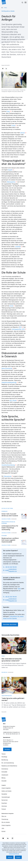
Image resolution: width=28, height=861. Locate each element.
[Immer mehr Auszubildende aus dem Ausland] (23, 516)
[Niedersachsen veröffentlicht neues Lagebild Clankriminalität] (23, 542)
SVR (20, 327)
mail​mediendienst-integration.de (11, 570)
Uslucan (22, 132)
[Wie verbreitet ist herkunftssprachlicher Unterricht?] (14, 645)
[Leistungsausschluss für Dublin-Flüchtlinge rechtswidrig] (23, 530)
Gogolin (10, 170)
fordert (13, 125)
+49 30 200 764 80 (11, 567)
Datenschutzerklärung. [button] (14, 853)
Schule (11, 306)
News (5, 7)
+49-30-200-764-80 (10, 733)
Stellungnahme (11, 182)
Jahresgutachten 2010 (18, 329)
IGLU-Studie (13, 400)
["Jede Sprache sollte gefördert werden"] (14, 685)
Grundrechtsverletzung (8, 465)
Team (19, 588)
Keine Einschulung (7, 368)
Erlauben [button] (18, 857)
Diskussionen (7, 476)
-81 (19, 733)
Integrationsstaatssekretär (9, 382)
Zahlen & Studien (6, 519)
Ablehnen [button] (10, 857)
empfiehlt (18, 246)
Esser (8, 111)
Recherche (4, 672)
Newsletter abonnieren (9, 624)
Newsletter (7, 749)
